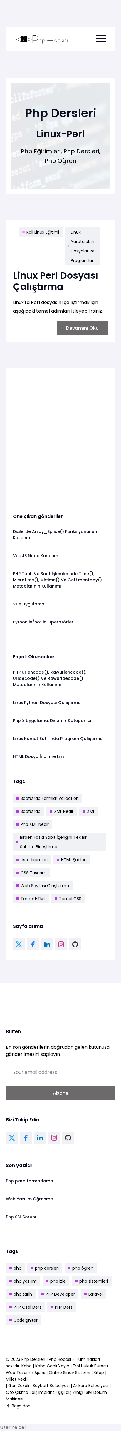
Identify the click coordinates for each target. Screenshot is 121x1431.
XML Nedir (63, 811)
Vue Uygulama (28, 604)
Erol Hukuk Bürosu (91, 1366)
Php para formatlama (29, 1181)
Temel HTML (33, 899)
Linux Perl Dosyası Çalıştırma (55, 281)
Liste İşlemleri (34, 860)
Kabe (27, 1366)
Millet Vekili (17, 1379)
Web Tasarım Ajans (26, 1373)
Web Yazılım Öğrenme (29, 1199)
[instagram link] (61, 944)
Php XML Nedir (35, 824)
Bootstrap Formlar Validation (50, 798)
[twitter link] (19, 944)
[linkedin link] (47, 944)
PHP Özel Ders (27, 1307)
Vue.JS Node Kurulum (35, 556)
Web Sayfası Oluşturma (45, 886)
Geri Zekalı (18, 1386)
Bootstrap (31, 811)
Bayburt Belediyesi (51, 1386)
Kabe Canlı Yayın (52, 1366)
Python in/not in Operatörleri (43, 622)
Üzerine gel (13, 1427)
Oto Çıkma (17, 1392)
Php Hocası (60, 1359)
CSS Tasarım (33, 873)
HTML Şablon (74, 860)
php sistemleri (93, 1281)
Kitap (99, 1373)
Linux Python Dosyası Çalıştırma (47, 702)
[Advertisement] (60, 436)
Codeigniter (26, 1320)
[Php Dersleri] (42, 38)
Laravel (95, 1294)
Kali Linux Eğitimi (42, 232)
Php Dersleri (33, 1359)
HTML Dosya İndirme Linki (39, 756)
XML (91, 811)
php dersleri (47, 1268)
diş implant (43, 1392)
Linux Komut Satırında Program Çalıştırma (58, 738)
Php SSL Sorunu (22, 1217)
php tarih (23, 1294)
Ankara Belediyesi (90, 1386)
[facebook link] (33, 944)
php (17, 1268)
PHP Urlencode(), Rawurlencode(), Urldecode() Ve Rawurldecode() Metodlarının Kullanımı (49, 678)
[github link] (75, 944)
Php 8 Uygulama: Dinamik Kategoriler (52, 720)
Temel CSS (70, 899)
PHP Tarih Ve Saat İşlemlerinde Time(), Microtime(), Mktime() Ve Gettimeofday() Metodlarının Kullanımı (57, 580)
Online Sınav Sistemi (69, 1373)
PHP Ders (64, 1307)
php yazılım (25, 1281)
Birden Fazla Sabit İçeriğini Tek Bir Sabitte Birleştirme (53, 842)
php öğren (82, 1268)
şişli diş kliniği (70, 1392)
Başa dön (21, 1406)
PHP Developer (60, 1294)
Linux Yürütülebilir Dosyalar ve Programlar (83, 246)
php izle (58, 1281)
